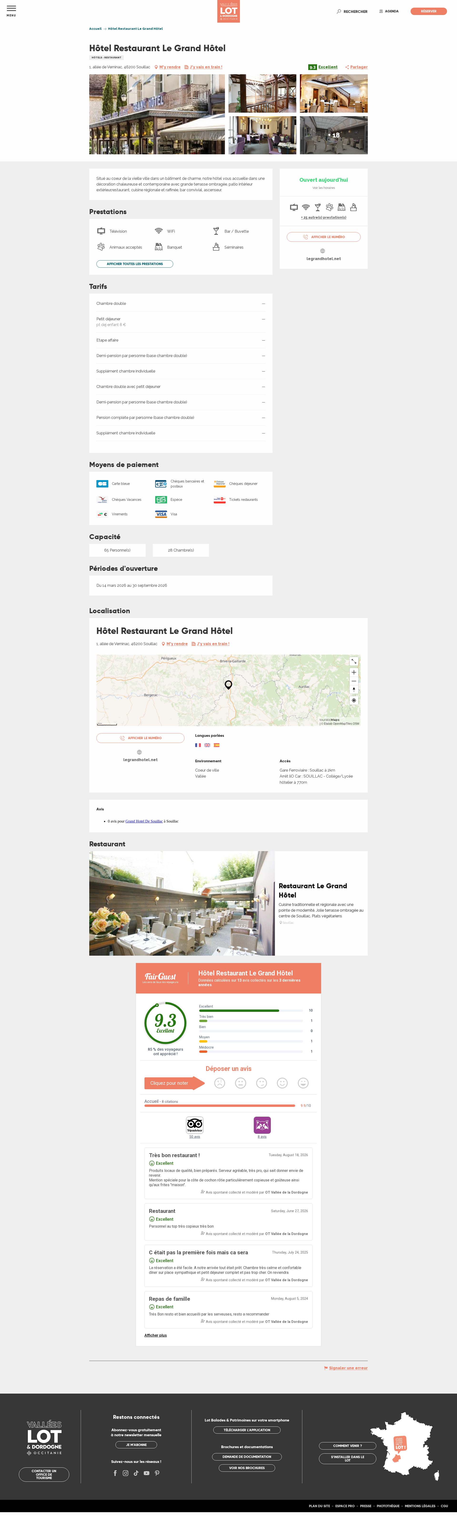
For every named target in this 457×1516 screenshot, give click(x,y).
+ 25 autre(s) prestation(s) (323, 217)
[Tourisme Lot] (228, 11)
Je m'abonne (136, 1445)
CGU (444, 1506)
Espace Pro (345, 1506)
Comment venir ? (347, 1446)
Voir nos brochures (247, 1468)
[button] (356, 11)
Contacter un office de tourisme (44, 1474)
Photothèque (388, 1506)
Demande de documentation (247, 1457)
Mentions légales (420, 1506)
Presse (365, 1506)
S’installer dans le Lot (347, 1458)
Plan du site (319, 1506)
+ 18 (334, 135)
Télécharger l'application (247, 1430)
